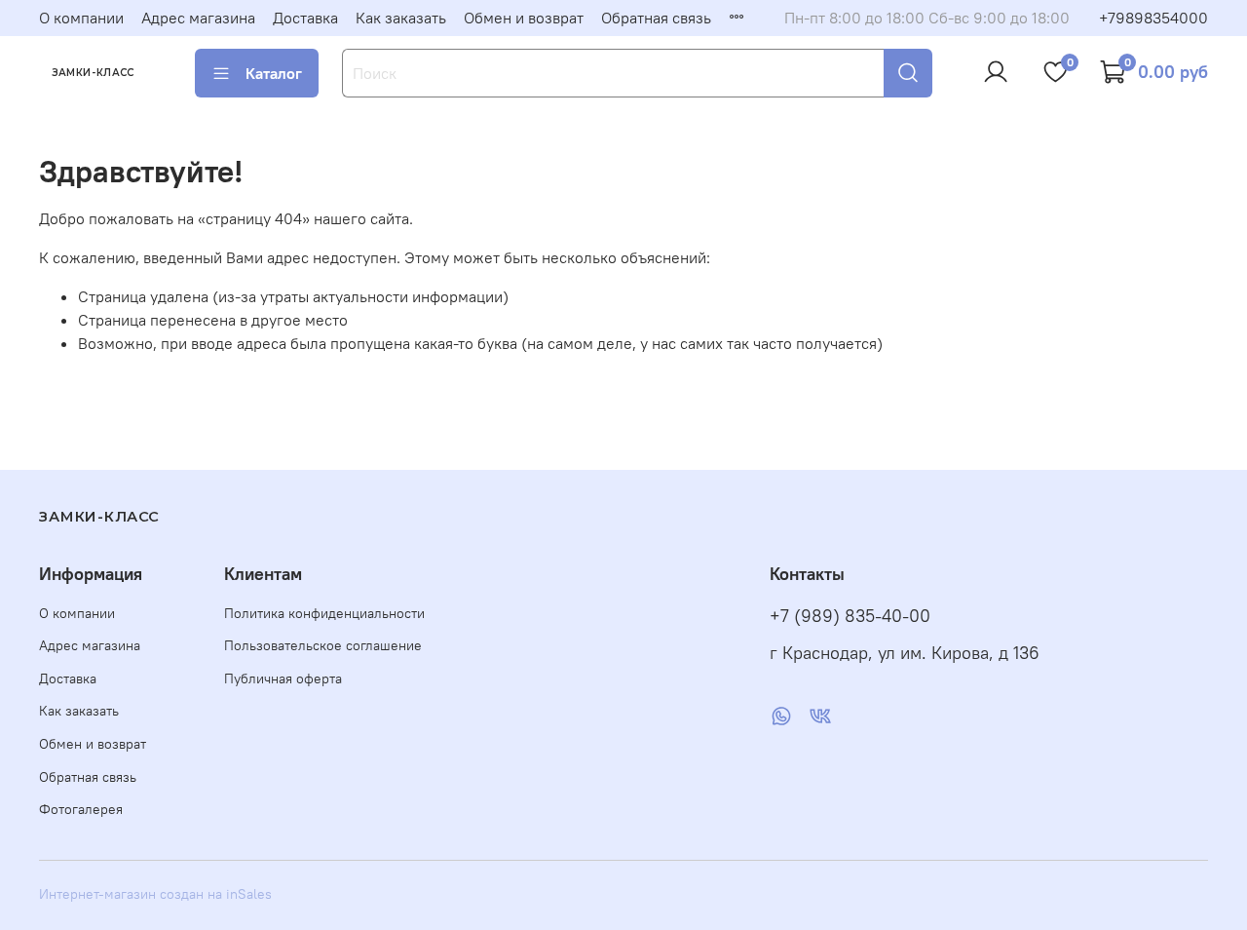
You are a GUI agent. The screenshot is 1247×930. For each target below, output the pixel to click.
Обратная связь (656, 17)
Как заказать (401, 17)
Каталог (274, 73)
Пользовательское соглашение (323, 645)
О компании (81, 17)
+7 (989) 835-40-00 (850, 616)
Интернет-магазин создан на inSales (155, 894)
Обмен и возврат (524, 17)
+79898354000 (1153, 17)
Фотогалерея (81, 809)
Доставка (305, 17)
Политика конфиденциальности (324, 613)
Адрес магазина (198, 17)
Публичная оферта (283, 678)
